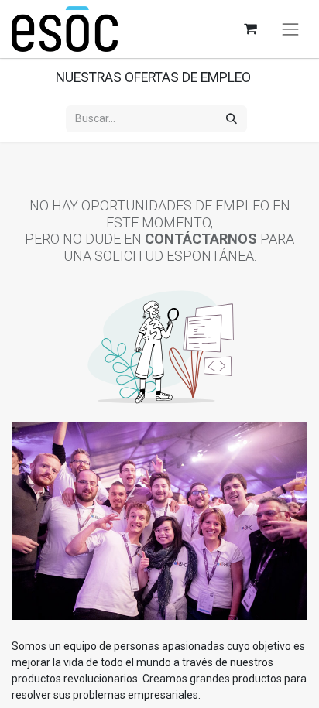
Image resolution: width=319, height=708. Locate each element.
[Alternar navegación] (290, 29)
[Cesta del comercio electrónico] (249, 29)
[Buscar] (231, 118)
